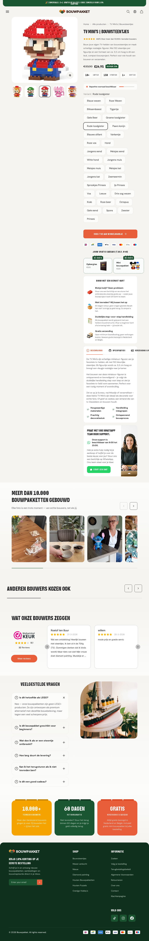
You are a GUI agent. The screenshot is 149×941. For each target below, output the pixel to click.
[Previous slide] (123, 506)
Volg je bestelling (119, 864)
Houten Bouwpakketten (83, 880)
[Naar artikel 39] (45, 91)
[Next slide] (133, 506)
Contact (115, 890)
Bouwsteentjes (79, 858)
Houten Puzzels (80, 885)
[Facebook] (131, 918)
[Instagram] (123, 918)
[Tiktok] (114, 918)
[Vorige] (128, 588)
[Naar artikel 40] (59, 91)
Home (86, 24)
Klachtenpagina (118, 896)
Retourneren (117, 880)
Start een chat (100, 469)
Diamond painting (81, 874)
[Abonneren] (39, 882)
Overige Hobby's (80, 890)
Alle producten (99, 24)
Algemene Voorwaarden (122, 874)
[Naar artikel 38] (31, 91)
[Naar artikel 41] (73, 91)
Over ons (115, 885)
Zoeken (114, 858)
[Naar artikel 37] (17, 91)
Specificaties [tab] (119, 350)
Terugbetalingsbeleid (121, 869)
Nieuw (75, 869)
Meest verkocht (80, 864)
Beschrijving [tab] (97, 350)
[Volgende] (138, 588)
